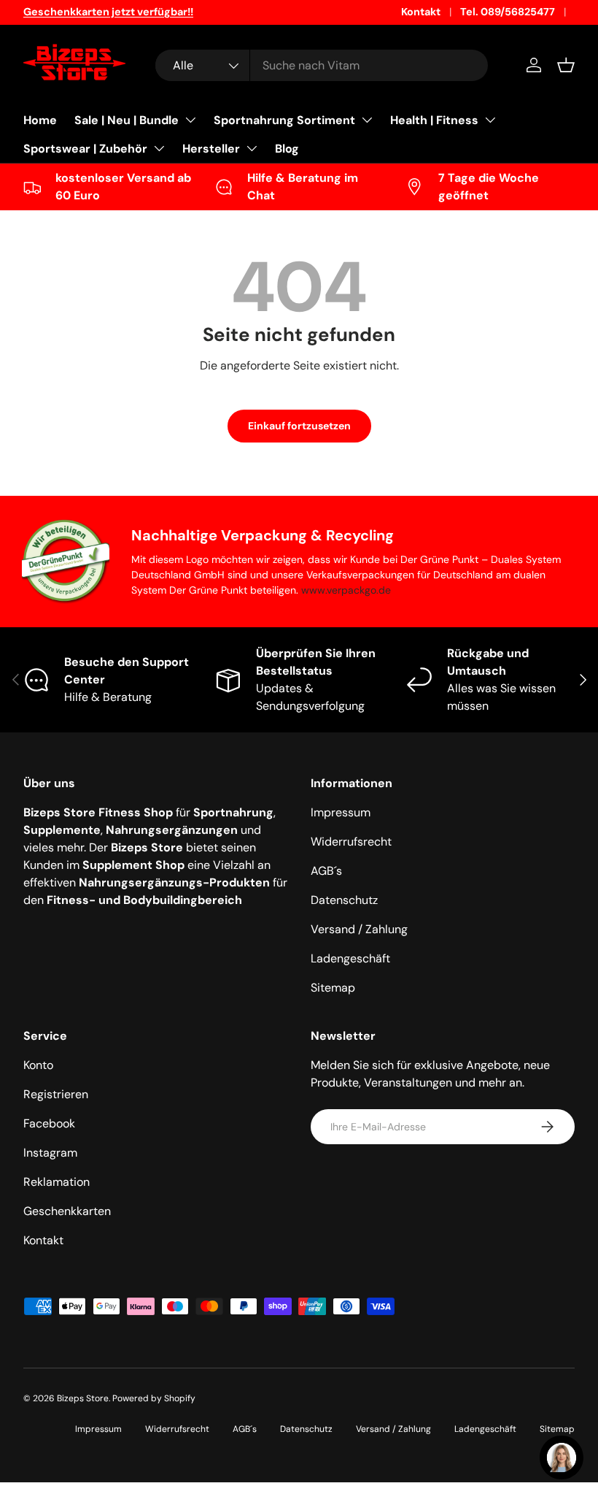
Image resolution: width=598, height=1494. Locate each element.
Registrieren (55, 1094)
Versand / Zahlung (359, 929)
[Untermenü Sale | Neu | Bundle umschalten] (190, 120)
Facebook (49, 1123)
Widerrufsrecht (351, 841)
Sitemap (333, 987)
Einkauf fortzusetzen (299, 425)
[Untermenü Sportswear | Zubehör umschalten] (159, 148)
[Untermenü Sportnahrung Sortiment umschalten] (367, 120)
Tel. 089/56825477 (507, 11)
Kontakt (420, 11)
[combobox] (321, 65)
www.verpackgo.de (346, 590)
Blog (287, 148)
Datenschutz (344, 900)
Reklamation (56, 1182)
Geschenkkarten (67, 1211)
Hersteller (211, 148)
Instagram (50, 1152)
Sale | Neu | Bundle (126, 120)
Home (40, 120)
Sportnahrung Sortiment (284, 120)
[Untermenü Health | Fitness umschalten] (490, 120)
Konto (38, 1065)
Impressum (340, 812)
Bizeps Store (83, 1398)
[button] (566, 65)
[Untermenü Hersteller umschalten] (251, 148)
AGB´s (326, 870)
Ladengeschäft (350, 958)
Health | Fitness (434, 120)
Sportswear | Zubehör (85, 148)
